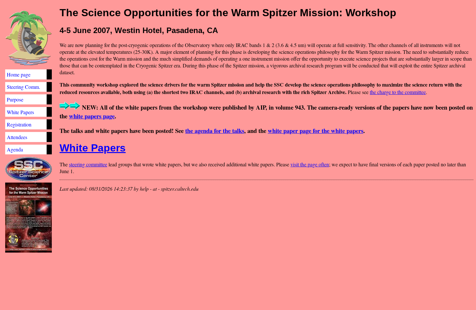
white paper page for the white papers (315, 130)
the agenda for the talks (214, 130)
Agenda (15, 149)
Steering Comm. (23, 86)
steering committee (88, 164)
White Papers (20, 112)
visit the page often (309, 164)
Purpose (15, 99)
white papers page (92, 116)
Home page (18, 74)
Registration (19, 124)
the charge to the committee (398, 92)
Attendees (17, 137)
